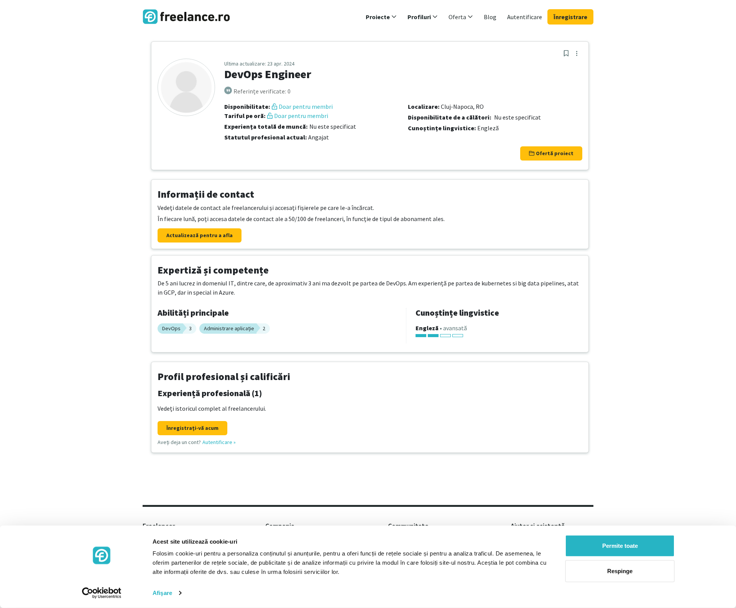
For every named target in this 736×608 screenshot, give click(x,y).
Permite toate (620, 545)
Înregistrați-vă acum (192, 427)
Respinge (619, 570)
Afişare (162, 593)
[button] (381, 17)
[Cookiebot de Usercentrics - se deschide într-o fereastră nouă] (101, 593)
